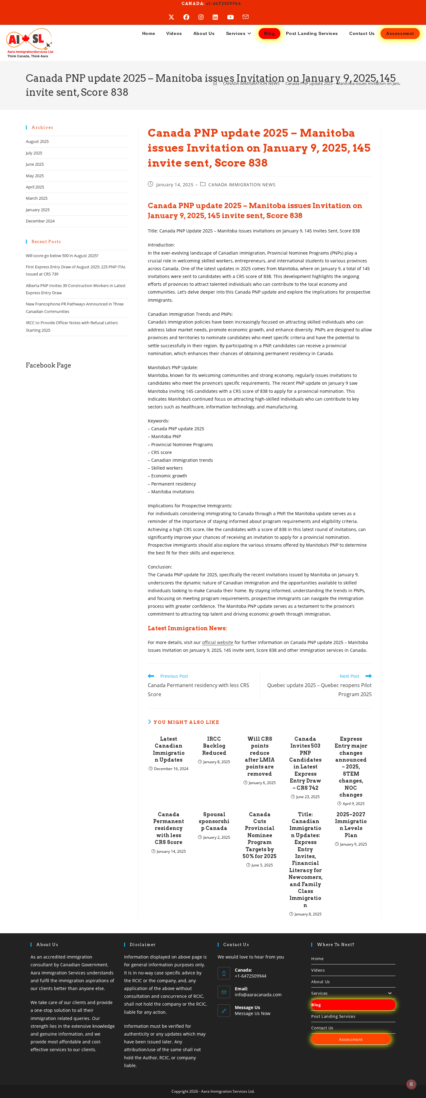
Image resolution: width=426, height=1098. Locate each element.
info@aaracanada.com (258, 995)
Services (319, 993)
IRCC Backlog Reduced (214, 746)
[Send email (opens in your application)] (250, 17)
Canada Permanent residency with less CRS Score (168, 829)
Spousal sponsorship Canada (214, 822)
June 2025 (35, 164)
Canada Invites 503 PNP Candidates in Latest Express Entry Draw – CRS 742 (305, 763)
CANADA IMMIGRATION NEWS (241, 185)
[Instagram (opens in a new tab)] (205, 17)
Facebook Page (48, 365)
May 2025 (35, 175)
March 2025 (36, 198)
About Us (320, 981)
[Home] (215, 83)
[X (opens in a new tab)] (175, 17)
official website (217, 642)
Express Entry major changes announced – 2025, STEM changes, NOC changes (351, 767)
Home (317, 958)
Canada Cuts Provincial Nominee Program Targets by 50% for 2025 (260, 835)
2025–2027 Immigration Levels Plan (351, 825)
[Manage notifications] (411, 1084)
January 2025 (38, 209)
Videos (318, 970)
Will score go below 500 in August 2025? (62, 255)
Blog (316, 1005)
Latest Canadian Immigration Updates (169, 749)
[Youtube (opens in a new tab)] (235, 17)
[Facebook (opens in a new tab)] (190, 17)
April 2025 (35, 187)
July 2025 (34, 153)
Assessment (351, 1039)
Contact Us (322, 1028)
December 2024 (40, 221)
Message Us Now (252, 1013)
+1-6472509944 (223, 3)
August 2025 (37, 141)
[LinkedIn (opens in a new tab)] (220, 17)
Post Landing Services (333, 1016)
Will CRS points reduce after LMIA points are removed (260, 756)
